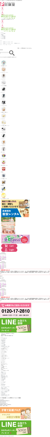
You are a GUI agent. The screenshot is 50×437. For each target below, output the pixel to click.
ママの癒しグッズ (4, 366)
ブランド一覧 (5, 44)
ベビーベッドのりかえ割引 (5, 390)
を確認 (7, 335)
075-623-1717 (12, 19)
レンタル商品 (3, 33)
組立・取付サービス (4, 368)
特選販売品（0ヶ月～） (17, 43)
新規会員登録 (3, 340)
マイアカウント (3, 339)
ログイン (2, 383)
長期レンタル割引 (4, 387)
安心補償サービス (4, 348)
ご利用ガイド (3, 35)
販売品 (2, 34)
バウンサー (3, 360)
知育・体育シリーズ (4, 364)
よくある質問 (3, 36)
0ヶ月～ (12, 43)
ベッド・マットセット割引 (5, 389)
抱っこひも (3, 362)
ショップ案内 (3, 37)
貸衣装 (2, 365)
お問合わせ (3, 343)
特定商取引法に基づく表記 (5, 346)
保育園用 (2, 367)
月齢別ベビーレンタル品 (6, 43)
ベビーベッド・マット (4, 349)
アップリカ (9, 44)
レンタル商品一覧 (4, 338)
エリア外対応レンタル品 (5, 370)
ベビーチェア (3, 361)
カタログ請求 (3, 38)
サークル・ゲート (4, 363)
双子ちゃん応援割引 (4, 391)
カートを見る (3, 382)
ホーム (2, 32)
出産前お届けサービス (4, 388)
